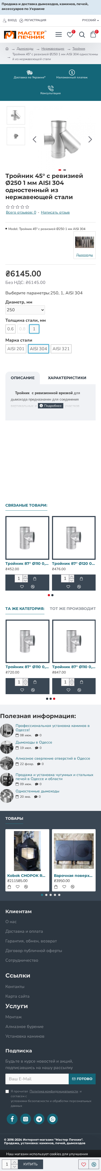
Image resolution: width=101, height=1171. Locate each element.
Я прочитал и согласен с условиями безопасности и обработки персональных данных (51, 1098)
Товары (14, 818)
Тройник (78, 48)
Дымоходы (25, 48)
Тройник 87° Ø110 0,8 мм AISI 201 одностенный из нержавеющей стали (27, 666)
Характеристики (67, 377)
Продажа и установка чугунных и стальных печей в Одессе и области (54, 777)
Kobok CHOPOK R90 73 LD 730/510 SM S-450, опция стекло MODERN (27, 875)
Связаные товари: (26, 505)
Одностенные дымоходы (37, 791)
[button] (34, 139)
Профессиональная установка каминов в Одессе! (53, 728)
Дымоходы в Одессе (34, 742)
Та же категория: (24, 608)
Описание (22, 377)
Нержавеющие (52, 48)
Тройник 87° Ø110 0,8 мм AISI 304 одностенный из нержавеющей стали (74, 666)
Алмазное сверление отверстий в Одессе (53, 758)
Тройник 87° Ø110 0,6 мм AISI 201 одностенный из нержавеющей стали (27, 563)
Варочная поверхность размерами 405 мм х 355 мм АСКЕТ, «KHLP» (74, 875)
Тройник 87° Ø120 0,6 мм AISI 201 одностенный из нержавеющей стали (74, 563)
